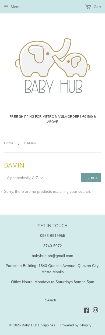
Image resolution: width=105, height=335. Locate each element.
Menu (15, 7)
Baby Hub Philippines (38, 325)
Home (8, 143)
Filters (91, 178)
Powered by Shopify (76, 325)
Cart (97, 7)
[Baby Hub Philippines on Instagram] (95, 311)
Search (50, 300)
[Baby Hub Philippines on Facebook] (86, 311)
